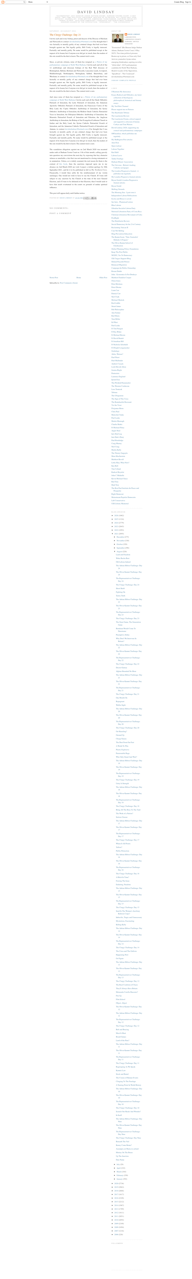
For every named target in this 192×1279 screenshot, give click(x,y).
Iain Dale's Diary (117, 437)
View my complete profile (123, 80)
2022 (116, 530)
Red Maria (115, 315)
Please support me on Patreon (122, 109)
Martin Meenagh (117, 421)
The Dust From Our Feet (125, 742)
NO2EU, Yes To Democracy (121, 255)
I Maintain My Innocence (121, 91)
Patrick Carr (115, 293)
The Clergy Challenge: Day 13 (127, 981)
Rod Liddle (115, 303)
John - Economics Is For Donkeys (124, 274)
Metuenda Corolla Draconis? (127, 992)
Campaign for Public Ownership (123, 268)
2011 (116, 1216)
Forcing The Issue (122, 881)
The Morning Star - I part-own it (123, 192)
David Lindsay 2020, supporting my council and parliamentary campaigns (126, 129)
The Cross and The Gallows (126, 951)
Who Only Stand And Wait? (126, 757)
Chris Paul (115, 411)
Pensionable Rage (123, 753)
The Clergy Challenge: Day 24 (127, 584)
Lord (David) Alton (118, 367)
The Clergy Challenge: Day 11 (127, 1063)
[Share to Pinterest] (95, 198)
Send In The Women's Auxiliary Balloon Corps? (128, 912)
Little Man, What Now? (120, 462)
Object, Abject (121, 1003)
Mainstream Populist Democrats (123, 497)
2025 (116, 519)
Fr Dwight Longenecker (120, 347)
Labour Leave (116, 155)
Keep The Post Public (119, 252)
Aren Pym (115, 142)
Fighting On (120, 592)
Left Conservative (118, 500)
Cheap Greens (121, 738)
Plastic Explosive (122, 749)
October (120, 544)
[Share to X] (90, 198)
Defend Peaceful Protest (120, 261)
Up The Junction (122, 1156)
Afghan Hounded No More (126, 671)
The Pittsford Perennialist (121, 383)
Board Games (121, 1036)
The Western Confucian (120, 386)
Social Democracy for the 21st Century (126, 224)
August (120, 551)
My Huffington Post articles (121, 139)
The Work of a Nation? (124, 813)
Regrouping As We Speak (125, 1066)
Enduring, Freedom (123, 884)
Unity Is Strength (122, 783)
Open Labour (116, 146)
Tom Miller (115, 319)
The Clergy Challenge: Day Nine (128, 1138)
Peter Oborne (116, 287)
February (120, 1175)
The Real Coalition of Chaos (127, 984)
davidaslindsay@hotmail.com (80, 41)
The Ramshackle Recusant (121, 402)
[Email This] (84, 198)
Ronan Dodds (116, 271)
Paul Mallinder (117, 360)
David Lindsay (96, 11)
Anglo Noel (115, 430)
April (119, 1168)
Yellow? (119, 847)
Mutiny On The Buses (124, 1152)
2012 (116, 1212)
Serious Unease (121, 817)
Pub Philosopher (117, 309)
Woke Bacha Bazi (122, 558)
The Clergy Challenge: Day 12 (127, 1026)
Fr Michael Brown (118, 335)
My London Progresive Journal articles (126, 177)
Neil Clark (115, 296)
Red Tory (114, 481)
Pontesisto (115, 373)
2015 (116, 1201)
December (121, 537)
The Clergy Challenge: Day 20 (127, 727)
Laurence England (118, 376)
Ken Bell (114, 466)
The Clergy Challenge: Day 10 (127, 1108)
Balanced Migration (119, 264)
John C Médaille (117, 475)
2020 (116, 1183)
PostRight (115, 218)
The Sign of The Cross (119, 398)
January (120, 1179)
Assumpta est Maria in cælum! (127, 1148)
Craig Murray (116, 443)
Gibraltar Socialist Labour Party (123, 208)
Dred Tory (115, 485)
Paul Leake (115, 325)
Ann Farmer (115, 312)
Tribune (114, 392)
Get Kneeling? (121, 731)
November (121, 540)
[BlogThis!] (87, 198)
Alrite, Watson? (117, 354)
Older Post (103, 277)
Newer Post (54, 277)
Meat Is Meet (121, 1033)
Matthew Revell (117, 459)
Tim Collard (116, 469)
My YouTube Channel (119, 106)
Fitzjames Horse (117, 408)
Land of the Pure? (122, 1040)
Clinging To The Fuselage (126, 1081)
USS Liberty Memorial (120, 503)
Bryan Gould (116, 186)
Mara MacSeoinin (118, 456)
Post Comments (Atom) (69, 283)
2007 (116, 1231)
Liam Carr (115, 290)
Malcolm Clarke (117, 414)
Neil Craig (115, 446)
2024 (116, 522)
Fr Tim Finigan (117, 328)
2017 (116, 1194)
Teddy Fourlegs (117, 158)
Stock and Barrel (122, 1074)
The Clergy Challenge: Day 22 (127, 664)
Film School (120, 999)
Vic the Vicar (116, 405)
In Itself (119, 1115)
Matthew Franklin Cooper (121, 277)
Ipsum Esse (115, 379)
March (119, 1171)
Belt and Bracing (122, 1029)
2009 (116, 1223)
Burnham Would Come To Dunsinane (126, 629)
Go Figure (120, 958)
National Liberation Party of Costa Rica (126, 211)
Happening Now (122, 954)
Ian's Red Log (116, 434)
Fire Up (119, 995)
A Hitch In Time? (122, 877)
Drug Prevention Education (121, 233)
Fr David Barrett (117, 338)
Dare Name (120, 1159)
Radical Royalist (117, 472)
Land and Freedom (123, 554)
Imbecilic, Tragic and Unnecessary (129, 917)
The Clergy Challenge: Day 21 (127, 694)
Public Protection (122, 851)
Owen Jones (115, 280)
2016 (116, 1198)
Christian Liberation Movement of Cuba (126, 214)
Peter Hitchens (116, 284)
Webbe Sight (121, 705)
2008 (116, 1227)
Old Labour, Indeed (123, 562)
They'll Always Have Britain (126, 988)
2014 (116, 1205)
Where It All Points (123, 843)
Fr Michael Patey (117, 427)
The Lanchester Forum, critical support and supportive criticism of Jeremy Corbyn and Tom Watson (126, 122)
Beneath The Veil (122, 1141)
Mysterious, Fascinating (125, 921)
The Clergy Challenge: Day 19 (127, 779)
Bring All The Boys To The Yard (128, 809)
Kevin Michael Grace (119, 478)
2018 (116, 1190)
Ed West (114, 322)
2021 (116, 533)
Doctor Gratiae (121, 667)
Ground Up (120, 735)
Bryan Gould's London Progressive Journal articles (124, 181)
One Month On (121, 697)
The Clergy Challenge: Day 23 (127, 618)
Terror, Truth (120, 595)
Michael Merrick (117, 300)
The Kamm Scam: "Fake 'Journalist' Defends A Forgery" (124, 238)
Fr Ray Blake (116, 331)
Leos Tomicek (116, 389)
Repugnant (120, 701)
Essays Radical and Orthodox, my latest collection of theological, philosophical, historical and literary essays (126, 99)
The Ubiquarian (117, 395)
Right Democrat (117, 494)
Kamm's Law (121, 1070)
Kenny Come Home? (124, 1145)
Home (78, 277)
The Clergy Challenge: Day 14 (127, 947)
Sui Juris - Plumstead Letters (122, 202)
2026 (116, 515)
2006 (116, 1234)
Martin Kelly (116, 450)
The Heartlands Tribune (120, 112)
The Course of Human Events (127, 1077)
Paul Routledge (117, 440)
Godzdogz (115, 351)
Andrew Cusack (117, 363)
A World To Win (122, 746)
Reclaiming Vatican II (119, 227)
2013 (116, 1209)
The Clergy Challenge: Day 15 (127, 907)
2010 (116, 1220)
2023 (116, 526)
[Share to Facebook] (92, 198)
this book (63, 164)
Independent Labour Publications (124, 195)
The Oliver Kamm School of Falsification (122, 244)
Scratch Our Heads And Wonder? (128, 1111)
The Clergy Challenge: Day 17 (127, 840)
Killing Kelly (121, 924)
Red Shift (115, 152)
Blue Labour (116, 205)
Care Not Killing (117, 230)
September (121, 548)
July (118, 1164)
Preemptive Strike (122, 634)
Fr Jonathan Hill (117, 341)
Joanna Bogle (116, 370)
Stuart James (116, 306)
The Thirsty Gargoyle (119, 453)
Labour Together (117, 149)
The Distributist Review (120, 221)
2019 (116, 1187)
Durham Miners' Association (122, 162)
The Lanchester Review (120, 116)
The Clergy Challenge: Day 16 (127, 873)
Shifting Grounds (118, 189)
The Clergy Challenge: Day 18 (127, 806)
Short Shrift (120, 588)
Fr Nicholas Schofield (119, 344)
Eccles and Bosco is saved (121, 198)
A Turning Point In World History (128, 1085)
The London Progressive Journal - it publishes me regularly (125, 172)
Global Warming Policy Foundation (125, 249)
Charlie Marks (116, 424)
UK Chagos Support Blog (121, 258)
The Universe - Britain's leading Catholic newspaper (123, 166)
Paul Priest (115, 357)
